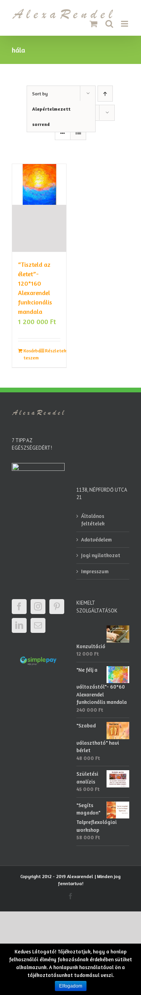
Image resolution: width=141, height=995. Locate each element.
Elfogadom (70, 986)
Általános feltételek (93, 520)
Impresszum (94, 571)
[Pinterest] (56, 606)
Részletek (52, 351)
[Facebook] (19, 606)
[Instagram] (38, 606)
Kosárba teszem (31, 354)
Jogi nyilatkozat (100, 555)
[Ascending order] (105, 94)
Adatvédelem (96, 539)
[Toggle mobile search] (109, 24)
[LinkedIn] (19, 625)
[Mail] (38, 625)
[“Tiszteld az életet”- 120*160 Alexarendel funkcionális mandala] (39, 208)
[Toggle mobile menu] (125, 24)
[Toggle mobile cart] (94, 24)
